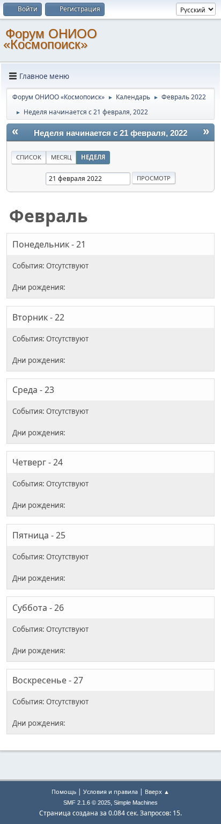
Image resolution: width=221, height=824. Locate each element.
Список (28, 157)
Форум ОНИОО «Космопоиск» (50, 39)
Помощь (63, 791)
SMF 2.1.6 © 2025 (86, 802)
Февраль (48, 215)
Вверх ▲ (157, 791)
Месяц (61, 157)
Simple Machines (136, 802)
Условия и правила (110, 791)
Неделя (93, 157)
